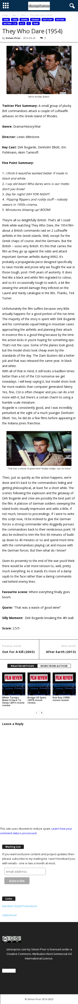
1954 (23, 15)
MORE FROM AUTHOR (54, 665)
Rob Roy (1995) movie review (61, 699)
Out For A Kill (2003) (18, 652)
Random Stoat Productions (19, 906)
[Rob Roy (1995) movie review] (64, 684)
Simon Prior (13, 38)
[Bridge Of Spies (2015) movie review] (39, 684)
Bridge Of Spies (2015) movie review (37, 700)
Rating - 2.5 (10, 23)
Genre (24, 19)
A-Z (22, 23)
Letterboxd (9, 915)
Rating (60, 19)
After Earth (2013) (61, 652)
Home (5, 15)
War (36, 23)
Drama (35, 19)
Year (14, 15)
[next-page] (41, 712)
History (47, 19)
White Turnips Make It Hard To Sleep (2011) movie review (13, 701)
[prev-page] (36, 712)
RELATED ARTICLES (22, 665)
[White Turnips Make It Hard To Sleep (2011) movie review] (13, 684)
